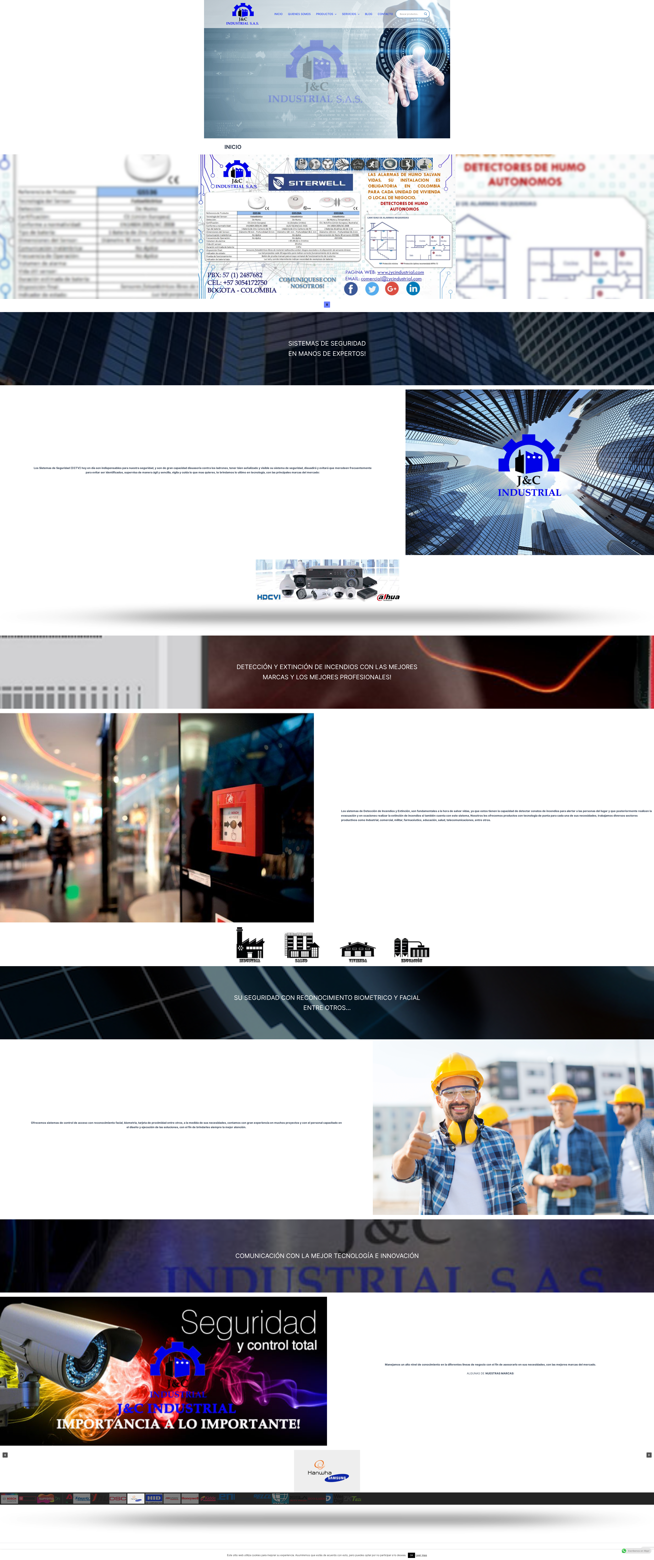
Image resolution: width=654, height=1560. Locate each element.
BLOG (368, 14)
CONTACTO (385, 14)
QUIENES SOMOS (299, 14)
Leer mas (421, 1555)
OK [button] (411, 1555)
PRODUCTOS (324, 14)
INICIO (278, 14)
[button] (335, 14)
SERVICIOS (349, 14)
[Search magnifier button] (425, 14)
